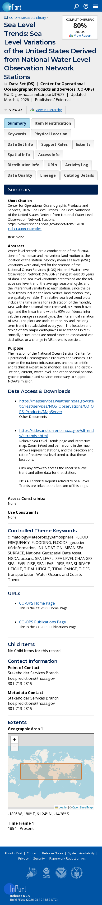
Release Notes (52, 853)
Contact (32, 853)
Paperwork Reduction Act (67, 858)
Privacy (23, 858)
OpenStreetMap (82, 807)
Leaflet (62, 807)
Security (39, 858)
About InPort (13, 853)
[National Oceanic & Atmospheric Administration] (61, 877)
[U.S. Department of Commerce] (76, 877)
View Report (82, 35)
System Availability (81, 853)
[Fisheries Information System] (31, 877)
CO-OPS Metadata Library (27, 17)
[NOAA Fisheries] (46, 877)
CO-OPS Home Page (37, 603)
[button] (14, 740)
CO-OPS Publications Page (42, 622)
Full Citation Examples (25, 228)
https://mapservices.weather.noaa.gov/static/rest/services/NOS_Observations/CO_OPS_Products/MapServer (56, 406)
